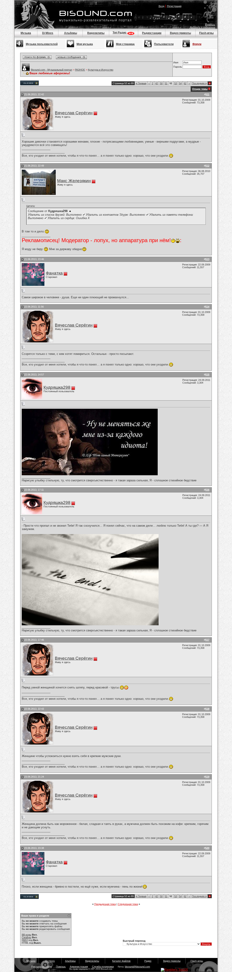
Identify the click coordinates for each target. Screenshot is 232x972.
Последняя (199, 83)
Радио (147, 961)
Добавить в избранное (202, 27)
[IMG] (25, 940)
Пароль (177, 66)
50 (161, 83)
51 (166, 83)
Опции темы (200, 89)
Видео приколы (180, 33)
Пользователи (164, 44)
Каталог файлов (121, 961)
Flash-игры (206, 33)
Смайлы (26, 937)
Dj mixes (50, 961)
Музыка (26, 33)
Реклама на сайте (41, 966)
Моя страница (125, 44)
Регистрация (174, 6)
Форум (196, 44)
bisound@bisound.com (137, 966)
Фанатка (54, 273)
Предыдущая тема (105, 904)
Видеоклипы (95, 33)
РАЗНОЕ (80, 69)
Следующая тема (128, 904)
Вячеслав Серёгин (74, 112)
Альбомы (70, 33)
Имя (175, 62)
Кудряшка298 (57, 387)
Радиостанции (151, 33)
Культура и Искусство (100, 69)
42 (156, 83)
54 (180, 83)
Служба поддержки (103, 966)
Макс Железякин (74, 180)
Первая (141, 83)
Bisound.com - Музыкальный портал (51, 69)
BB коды (26, 934)
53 (175, 83)
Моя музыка (85, 44)
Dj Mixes (47, 33)
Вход (161, 6)
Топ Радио (120, 32)
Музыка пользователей (42, 44)
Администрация (79, 966)
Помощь (210, 24)
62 (185, 83)
